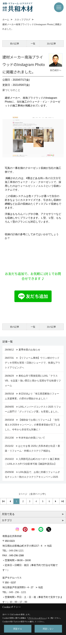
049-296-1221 (16, 550)
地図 (49, 545)
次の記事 (51, 43)
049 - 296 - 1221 (17, 592)
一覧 (33, 43)
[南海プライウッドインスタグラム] (33, 136)
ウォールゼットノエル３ (32, 186)
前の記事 (14, 43)
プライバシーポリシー (37, 618)
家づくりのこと (11, 90)
